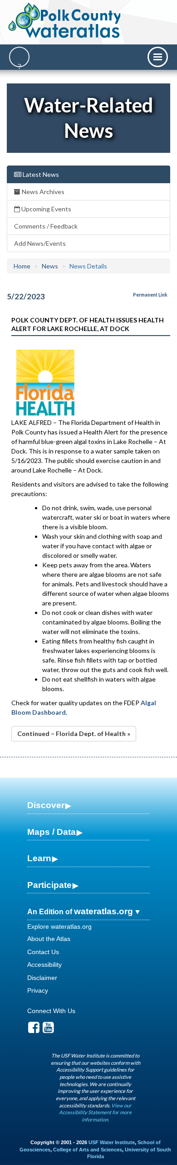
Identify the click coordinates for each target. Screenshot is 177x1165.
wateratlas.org (103, 911)
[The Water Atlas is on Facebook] (33, 1029)
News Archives (42, 191)
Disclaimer (42, 977)
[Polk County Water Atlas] (65, 20)
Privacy (37, 990)
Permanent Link (150, 294)
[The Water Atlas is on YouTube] (48, 1029)
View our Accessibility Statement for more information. (95, 1112)
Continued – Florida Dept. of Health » (73, 733)
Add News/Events (40, 243)
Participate (49, 885)
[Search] (19, 57)
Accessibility (44, 964)
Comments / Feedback (46, 226)
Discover (45, 805)
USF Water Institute (111, 1142)
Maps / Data (51, 832)
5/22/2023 (26, 296)
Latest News (40, 174)
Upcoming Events (45, 209)
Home (22, 266)
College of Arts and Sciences (87, 1149)
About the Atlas (48, 938)
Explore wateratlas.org (59, 926)
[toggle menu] (158, 57)
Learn (39, 858)
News (50, 266)
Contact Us (43, 951)
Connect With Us (51, 1010)
